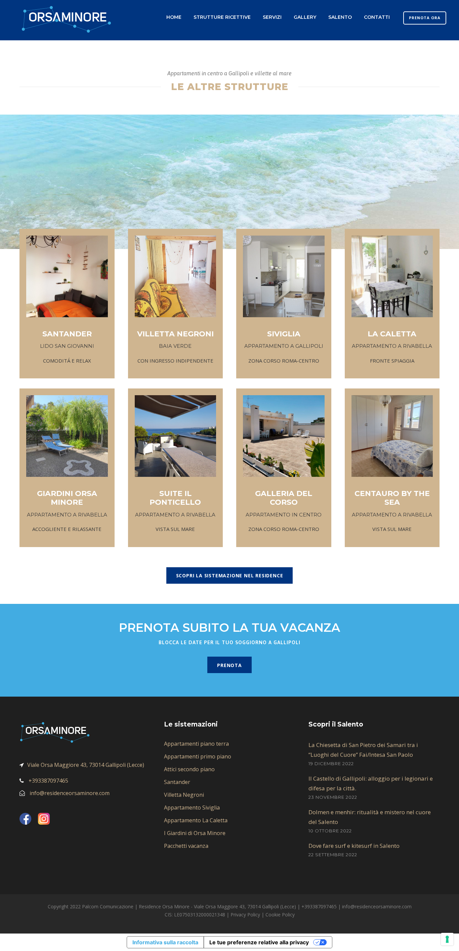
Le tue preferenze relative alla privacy (259, 942)
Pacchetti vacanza (186, 846)
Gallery (305, 17)
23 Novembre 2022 (332, 797)
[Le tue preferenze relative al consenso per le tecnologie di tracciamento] (447, 939)
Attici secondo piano (189, 769)
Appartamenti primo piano (197, 756)
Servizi (272, 17)
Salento (340, 17)
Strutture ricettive (222, 17)
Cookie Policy (280, 914)
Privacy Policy (245, 914)
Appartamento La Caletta (195, 820)
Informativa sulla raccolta (165, 942)
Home (173, 17)
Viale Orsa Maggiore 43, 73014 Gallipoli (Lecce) (85, 765)
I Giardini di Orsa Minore (194, 833)
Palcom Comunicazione (107, 906)
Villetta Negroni (184, 794)
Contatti (377, 17)
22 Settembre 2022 (332, 854)
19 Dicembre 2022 (331, 763)
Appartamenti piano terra (196, 743)
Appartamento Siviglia (192, 807)
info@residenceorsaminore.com (70, 793)
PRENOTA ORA (425, 17)
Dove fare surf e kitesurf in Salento (354, 846)
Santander (177, 782)
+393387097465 (48, 780)
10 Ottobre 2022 (330, 830)
